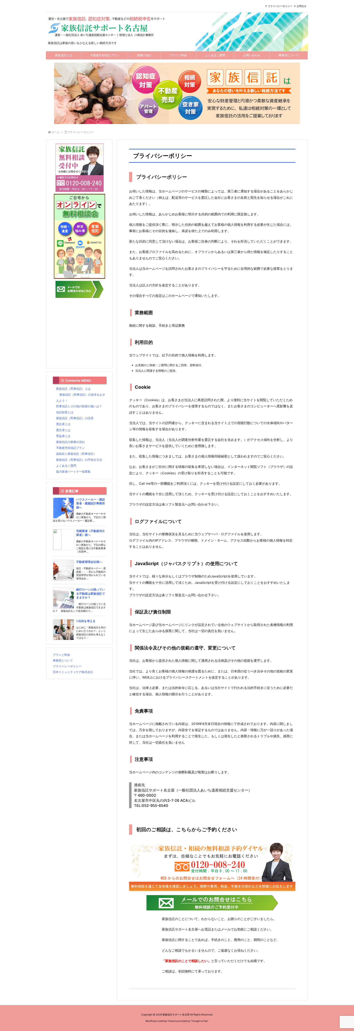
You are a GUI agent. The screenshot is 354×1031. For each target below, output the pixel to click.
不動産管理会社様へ (89, 561)
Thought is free (199, 1021)
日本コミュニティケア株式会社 (73, 672)
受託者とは (63, 424)
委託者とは (63, 430)
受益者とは (63, 436)
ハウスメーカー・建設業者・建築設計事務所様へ (90, 503)
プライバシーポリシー (280, 6)
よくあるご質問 (66, 465)
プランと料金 (61, 654)
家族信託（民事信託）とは (73, 388)
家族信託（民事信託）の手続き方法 (79, 459)
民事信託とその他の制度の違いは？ (79, 406)
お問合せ (301, 6)
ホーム (56, 132)
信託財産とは (64, 412)
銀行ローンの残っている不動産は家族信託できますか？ (90, 593)
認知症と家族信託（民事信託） (76, 453)
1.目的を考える (85, 621)
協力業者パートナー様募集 (73, 471)
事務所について (63, 660)
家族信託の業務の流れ (70, 442)
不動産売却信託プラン (70, 447)
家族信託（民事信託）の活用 (74, 418)
